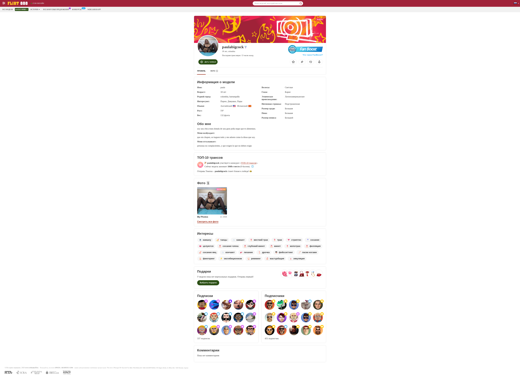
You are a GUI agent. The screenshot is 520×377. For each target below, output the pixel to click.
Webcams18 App (94, 9)
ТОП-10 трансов (248, 163)
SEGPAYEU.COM (67, 367)
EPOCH (57, 367)
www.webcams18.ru (31, 368)
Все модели (7, 9)
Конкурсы (76, 9)
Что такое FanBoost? (313, 55)
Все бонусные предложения (56, 9)
